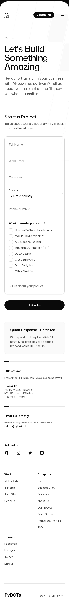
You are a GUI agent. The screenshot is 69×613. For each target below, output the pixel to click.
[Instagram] (18, 453)
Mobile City (11, 481)
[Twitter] (30, 453)
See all (9, 501)
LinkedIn (9, 564)
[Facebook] (6, 453)
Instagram (10, 550)
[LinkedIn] (42, 453)
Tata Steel (10, 494)
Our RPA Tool (46, 514)
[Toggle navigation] (62, 15)
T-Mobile (9, 488)
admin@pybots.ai (15, 426)
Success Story (46, 488)
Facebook (10, 544)
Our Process (45, 508)
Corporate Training (49, 521)
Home (41, 481)
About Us (43, 501)
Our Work (43, 494)
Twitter (8, 557)
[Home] (7, 15)
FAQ (40, 527)
